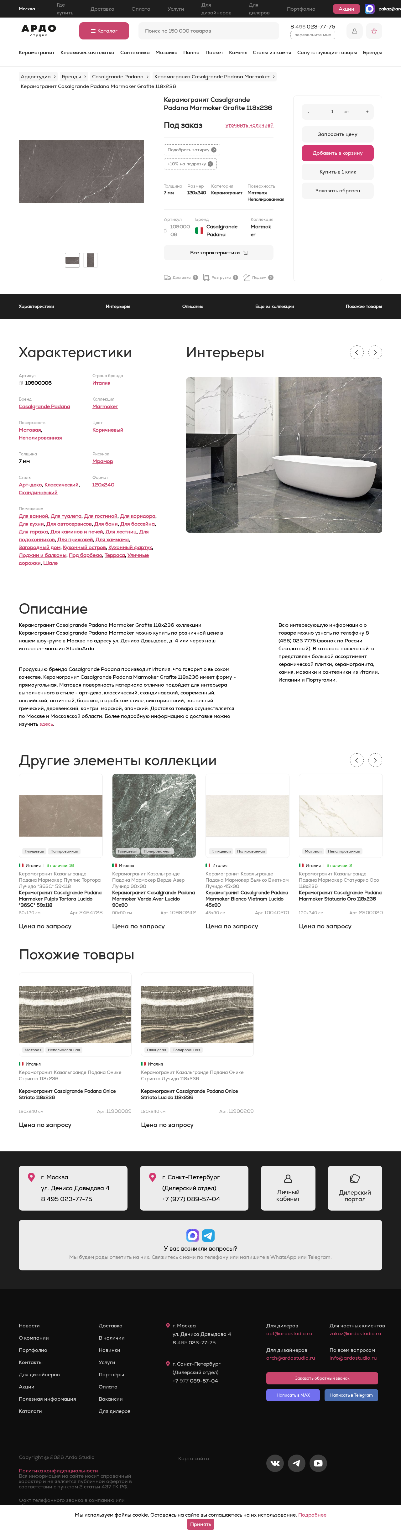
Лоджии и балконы (42, 555)
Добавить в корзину (338, 153)
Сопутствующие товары (327, 52)
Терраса (115, 555)
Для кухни (31, 524)
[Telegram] (296, 1484)
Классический (61, 484)
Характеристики (36, 306)
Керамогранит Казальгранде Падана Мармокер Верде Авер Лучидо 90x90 (148, 880)
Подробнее (312, 1515)
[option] (81, 172)
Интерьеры (118, 306)
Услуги (176, 9)
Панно (191, 52)
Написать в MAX (293, 1395)
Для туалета (66, 516)
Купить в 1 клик (338, 172)
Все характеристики (215, 252)
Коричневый (107, 430)
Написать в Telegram (351, 1395)
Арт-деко (30, 484)
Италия (101, 383)
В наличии (112, 1338)
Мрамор (102, 461)
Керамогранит (37, 52)
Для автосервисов (69, 524)
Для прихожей (75, 539)
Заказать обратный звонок (322, 1378)
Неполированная (40, 437)
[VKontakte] (275, 1484)
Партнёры (111, 1375)
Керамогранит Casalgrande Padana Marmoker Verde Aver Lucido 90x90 (153, 899)
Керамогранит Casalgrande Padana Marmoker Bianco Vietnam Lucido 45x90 (247, 899)
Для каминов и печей (76, 531)
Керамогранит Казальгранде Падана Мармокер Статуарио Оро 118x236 (339, 880)
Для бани (106, 524)
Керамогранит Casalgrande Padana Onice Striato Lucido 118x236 (189, 1094)
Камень (238, 52)
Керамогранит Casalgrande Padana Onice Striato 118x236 (67, 1094)
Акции (346, 9)
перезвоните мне (312, 35)
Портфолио (301, 9)
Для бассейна (137, 524)
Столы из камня (272, 52)
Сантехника (135, 52)
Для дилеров (259, 9)
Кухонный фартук (130, 547)
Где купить (65, 9)
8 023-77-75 (312, 26)
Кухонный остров (84, 547)
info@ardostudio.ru (353, 1358)
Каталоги (30, 1411)
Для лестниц (121, 531)
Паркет (214, 52)
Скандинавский (38, 492)
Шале (50, 563)
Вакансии (111, 1399)
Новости (29, 1326)
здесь (46, 724)
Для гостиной (100, 516)
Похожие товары (364, 306)
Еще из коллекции (274, 306)
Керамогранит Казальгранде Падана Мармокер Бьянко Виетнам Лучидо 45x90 (247, 880)
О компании (34, 1338)
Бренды (372, 52)
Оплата (141, 9)
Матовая (30, 430)
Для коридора (137, 516)
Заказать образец (337, 190)
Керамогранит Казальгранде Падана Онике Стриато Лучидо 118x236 (192, 1075)
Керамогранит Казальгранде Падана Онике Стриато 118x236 (70, 1075)
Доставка (102, 9)
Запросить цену (337, 134)
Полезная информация (47, 1399)
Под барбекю (85, 555)
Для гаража (33, 531)
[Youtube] (318, 1484)
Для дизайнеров (216, 9)
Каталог (107, 31)
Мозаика (166, 52)
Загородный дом (39, 547)
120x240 (103, 484)
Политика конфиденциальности (58, 1470)
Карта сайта (193, 1458)
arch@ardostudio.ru (290, 1358)
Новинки (109, 1350)
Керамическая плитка (87, 52)
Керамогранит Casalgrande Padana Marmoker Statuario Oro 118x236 (340, 896)
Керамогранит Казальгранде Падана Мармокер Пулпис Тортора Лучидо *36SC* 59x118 (60, 880)
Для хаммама (112, 539)
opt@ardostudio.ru (289, 1333)
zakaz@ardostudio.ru (354, 1333)
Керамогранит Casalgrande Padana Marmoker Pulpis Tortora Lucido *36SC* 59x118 (60, 899)
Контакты (31, 1362)
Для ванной (33, 516)
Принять (200, 1524)
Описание (192, 306)
